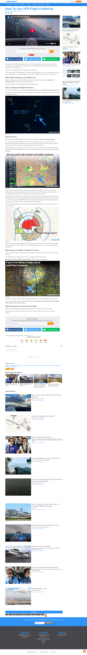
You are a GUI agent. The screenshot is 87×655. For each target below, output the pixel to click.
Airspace (10, 614)
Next (24, 10)
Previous (20, 10)
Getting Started (28, 614)
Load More (34, 612)
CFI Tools (41, 4)
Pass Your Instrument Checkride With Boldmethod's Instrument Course (71, 83)
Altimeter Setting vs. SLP (39, 588)
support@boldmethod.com (25, 635)
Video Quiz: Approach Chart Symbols (70, 47)
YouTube (44, 640)
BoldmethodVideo (19, 614)
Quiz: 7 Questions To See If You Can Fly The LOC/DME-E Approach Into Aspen (45, 505)
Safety (33, 614)
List (63, 103)
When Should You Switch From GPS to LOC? (45, 525)
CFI (23, 614)
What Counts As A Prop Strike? (25, 385)
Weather (42, 614)
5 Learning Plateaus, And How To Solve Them (70, 101)
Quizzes (22, 4)
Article (63, 66)
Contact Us (53, 652)
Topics (34, 4)
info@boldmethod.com (43, 635)
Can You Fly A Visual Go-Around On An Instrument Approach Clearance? (40, 386)
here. (32, 335)
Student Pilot (37, 614)
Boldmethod (9, 10)
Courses (8, 4)
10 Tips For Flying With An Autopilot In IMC (45, 567)
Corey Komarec (37, 509)
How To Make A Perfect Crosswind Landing (53, 385)
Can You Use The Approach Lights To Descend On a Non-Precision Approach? (47, 480)
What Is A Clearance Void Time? (71, 64)
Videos (29, 4)
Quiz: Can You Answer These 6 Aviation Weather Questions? (71, 29)
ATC (14, 614)
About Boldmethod (62, 635)
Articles (15, 4)
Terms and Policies (44, 652)
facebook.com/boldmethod (43, 639)
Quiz (63, 31)
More (47, 4)
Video (63, 49)
